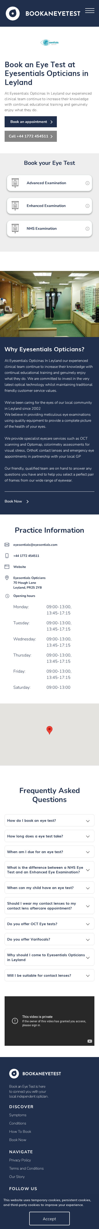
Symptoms (17, 1115)
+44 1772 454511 (26, 556)
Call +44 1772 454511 (28, 136)
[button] (49, 820)
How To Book (20, 1131)
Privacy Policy (20, 1160)
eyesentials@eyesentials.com (35, 545)
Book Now (13, 501)
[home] (43, 13)
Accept (49, 1218)
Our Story (17, 1177)
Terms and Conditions (26, 1168)
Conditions (17, 1123)
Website (19, 567)
